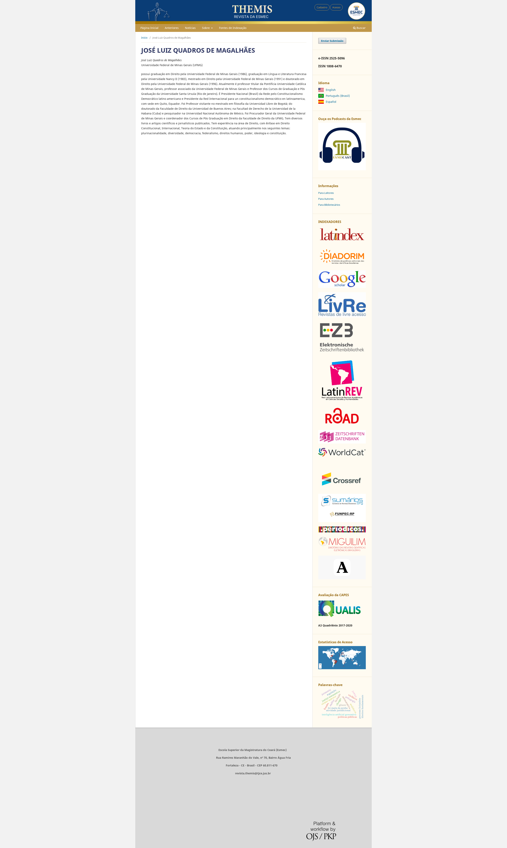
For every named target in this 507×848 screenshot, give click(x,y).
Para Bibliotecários (329, 205)
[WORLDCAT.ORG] (342, 455)
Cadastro (322, 7)
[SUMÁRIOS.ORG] (342, 521)
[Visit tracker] (342, 668)
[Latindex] (342, 242)
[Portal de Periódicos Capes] (342, 531)
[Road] (342, 424)
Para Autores (326, 199)
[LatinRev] (342, 400)
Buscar (361, 28)
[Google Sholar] (342, 287)
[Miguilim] (342, 550)
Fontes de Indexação (232, 28)
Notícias (190, 28)
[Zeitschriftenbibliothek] (342, 352)
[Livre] (342, 316)
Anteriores (172, 28)
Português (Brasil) (338, 96)
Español (331, 102)
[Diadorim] (342, 265)
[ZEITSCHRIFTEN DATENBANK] (342, 442)
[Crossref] (342, 488)
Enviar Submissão (332, 41)
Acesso (336, 7)
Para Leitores (326, 193)
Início (144, 37)
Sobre (206, 28)
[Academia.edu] (342, 578)
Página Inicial (149, 28)
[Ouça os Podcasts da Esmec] (342, 169)
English (331, 90)
